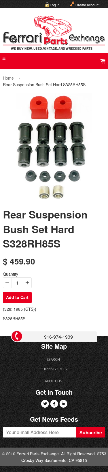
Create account (87, 4)
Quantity (10, 274)
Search (53, 359)
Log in (55, 4)
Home (8, 78)
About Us (53, 381)
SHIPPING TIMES (53, 369)
